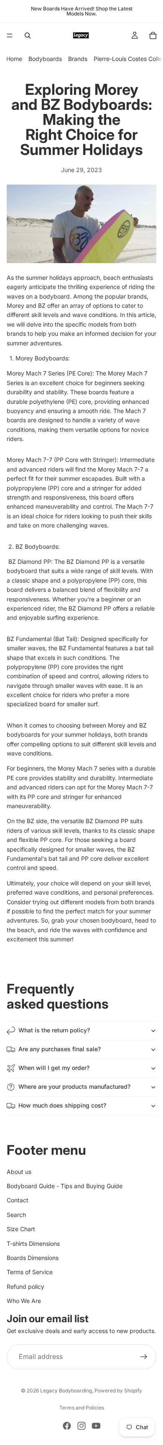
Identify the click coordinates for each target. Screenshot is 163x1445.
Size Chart (21, 1228)
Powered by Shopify (118, 1390)
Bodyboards (45, 58)
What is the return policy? (54, 1030)
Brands (77, 58)
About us (19, 1171)
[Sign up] (144, 1357)
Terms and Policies (81, 1407)
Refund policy (25, 1286)
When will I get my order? (53, 1067)
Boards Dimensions (33, 1257)
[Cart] (153, 35)
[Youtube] (96, 1426)
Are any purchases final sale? (59, 1048)
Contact (17, 1200)
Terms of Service (30, 1272)
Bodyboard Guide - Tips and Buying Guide (64, 1185)
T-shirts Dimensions (33, 1243)
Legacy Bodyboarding (66, 1390)
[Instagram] (81, 1426)
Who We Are (24, 1300)
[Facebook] (67, 1426)
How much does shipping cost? (62, 1105)
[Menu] (9, 35)
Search (16, 1214)
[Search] (27, 35)
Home (14, 58)
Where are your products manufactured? (74, 1086)
